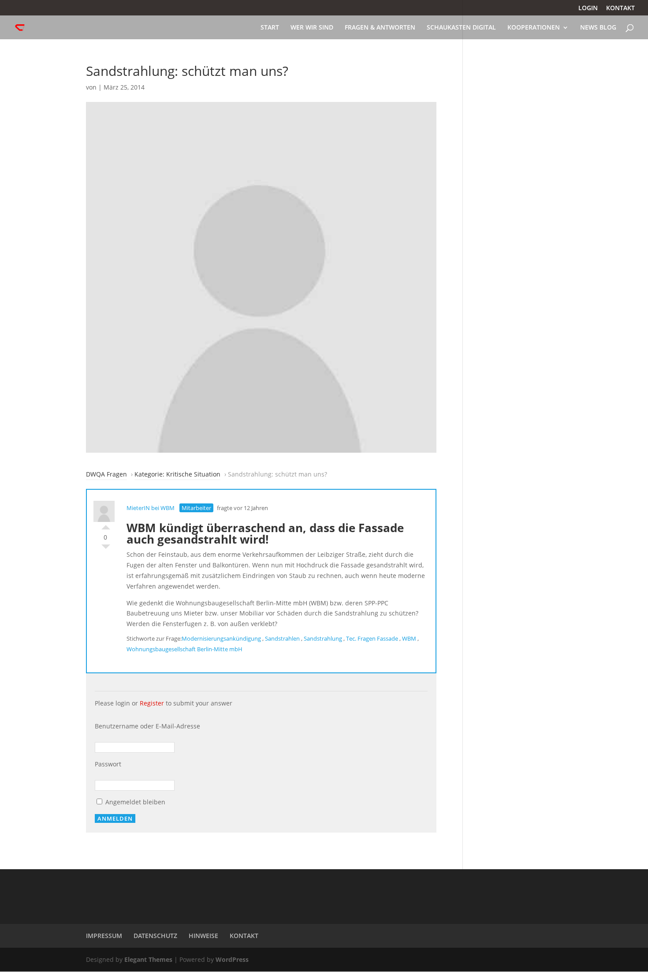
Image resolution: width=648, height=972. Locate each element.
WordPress (232, 959)
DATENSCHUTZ (155, 935)
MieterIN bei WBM (151, 508)
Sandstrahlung (323, 638)
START (270, 27)
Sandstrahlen (282, 638)
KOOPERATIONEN (533, 27)
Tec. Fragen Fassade (372, 638)
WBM (409, 638)
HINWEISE (203, 935)
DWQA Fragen (106, 474)
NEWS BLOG (598, 27)
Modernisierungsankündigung (221, 638)
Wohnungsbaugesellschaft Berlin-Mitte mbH (184, 649)
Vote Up (105, 525)
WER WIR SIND (311, 27)
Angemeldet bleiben (134, 802)
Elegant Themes (148, 959)
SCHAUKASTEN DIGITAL (461, 27)
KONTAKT (620, 8)
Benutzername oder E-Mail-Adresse (147, 726)
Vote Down (105, 548)
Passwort (108, 764)
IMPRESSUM (104, 935)
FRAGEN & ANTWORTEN (380, 27)
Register (152, 703)
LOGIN (588, 8)
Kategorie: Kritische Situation (177, 474)
